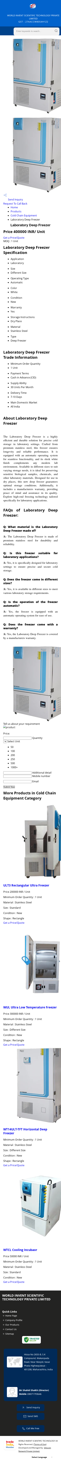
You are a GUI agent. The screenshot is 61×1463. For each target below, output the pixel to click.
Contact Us (11, 1329)
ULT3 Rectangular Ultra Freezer (26, 885)
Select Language (39, 1457)
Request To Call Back (15, 203)
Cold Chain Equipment (24, 215)
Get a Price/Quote (13, 237)
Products (16, 211)
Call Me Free (32, 1428)
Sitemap (9, 1333)
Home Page (11, 1315)
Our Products (12, 1324)
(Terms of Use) (39, 1444)
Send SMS (33, 1416)
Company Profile (13, 1320)
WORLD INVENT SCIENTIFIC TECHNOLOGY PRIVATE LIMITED (33, 18)
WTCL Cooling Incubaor (20, 1250)
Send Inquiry (15, 199)
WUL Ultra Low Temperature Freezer (30, 1007)
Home (14, 207)
